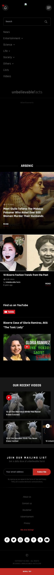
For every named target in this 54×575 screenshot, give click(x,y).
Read (48, 283)
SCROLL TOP (27, 571)
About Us (27, 496)
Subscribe (41, 471)
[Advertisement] (27, 131)
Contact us (27, 503)
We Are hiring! (27, 529)
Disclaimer (27, 510)
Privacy (27, 523)
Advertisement (27, 516)
